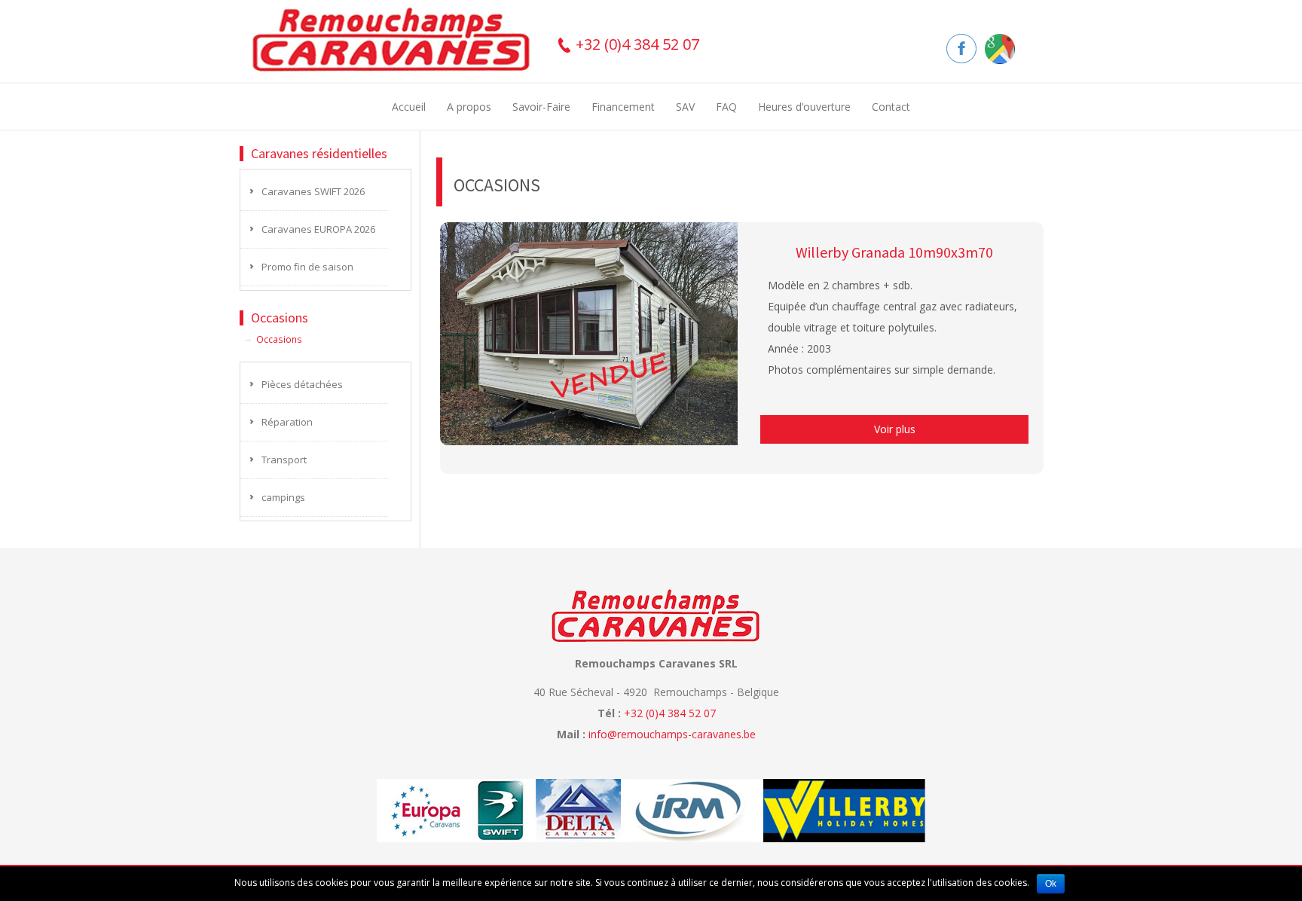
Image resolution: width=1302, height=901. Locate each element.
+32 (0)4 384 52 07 (635, 44)
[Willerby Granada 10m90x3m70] (589, 332)
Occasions (279, 339)
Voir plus (894, 429)
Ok (1050, 883)
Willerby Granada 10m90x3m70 (894, 252)
